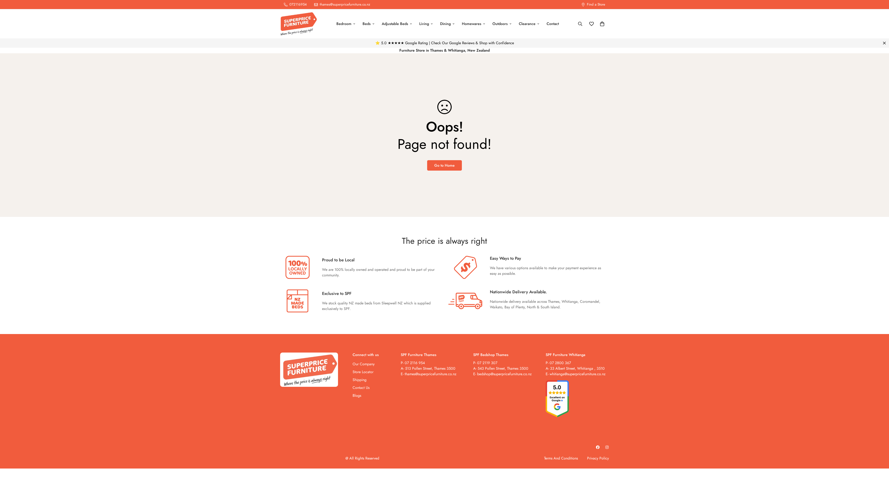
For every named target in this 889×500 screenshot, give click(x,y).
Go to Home (444, 165)
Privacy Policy (598, 458)
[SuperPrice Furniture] (298, 23)
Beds (367, 23)
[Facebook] (598, 447)
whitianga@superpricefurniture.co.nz (577, 373)
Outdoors (500, 23)
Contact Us (361, 387)
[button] (602, 24)
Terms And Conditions (561, 458)
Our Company (364, 363)
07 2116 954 (415, 362)
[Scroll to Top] (880, 474)
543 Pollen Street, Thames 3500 (502, 368)
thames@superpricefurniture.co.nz (430, 373)
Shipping (359, 379)
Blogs (357, 395)
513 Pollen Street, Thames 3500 (430, 368)
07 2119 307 (487, 362)
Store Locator (363, 371)
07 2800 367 (560, 362)
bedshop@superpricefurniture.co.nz (504, 373)
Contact (553, 23)
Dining (445, 23)
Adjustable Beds (395, 23)
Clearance (527, 23)
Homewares (471, 23)
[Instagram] (607, 447)
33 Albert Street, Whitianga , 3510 (577, 368)
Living (424, 23)
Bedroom (343, 23)
